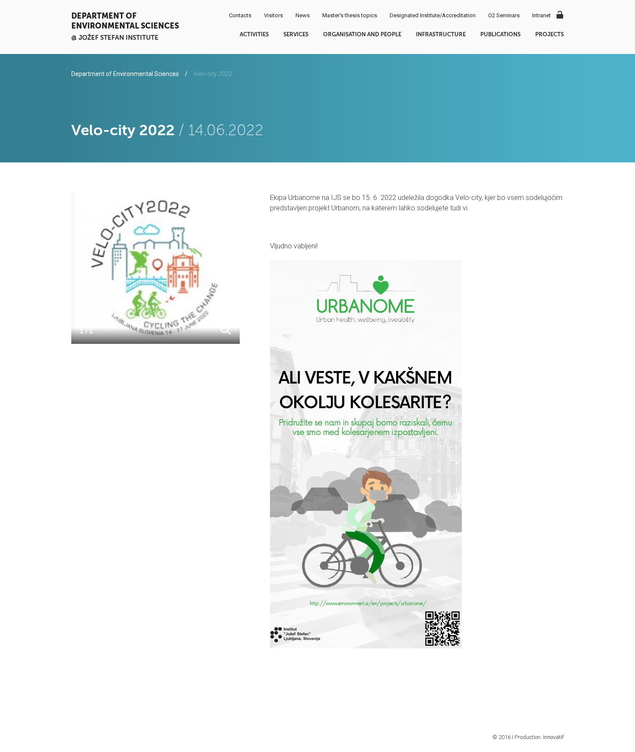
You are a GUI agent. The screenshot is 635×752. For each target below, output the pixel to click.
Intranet (541, 15)
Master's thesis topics (349, 15)
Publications (500, 34)
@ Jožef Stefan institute (115, 37)
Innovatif (553, 737)
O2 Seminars (504, 15)
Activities (254, 34)
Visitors (273, 15)
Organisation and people (362, 34)
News (302, 15)
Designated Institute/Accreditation (433, 15)
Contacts (240, 15)
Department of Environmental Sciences (125, 20)
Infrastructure (441, 34)
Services (295, 34)
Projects (549, 34)
